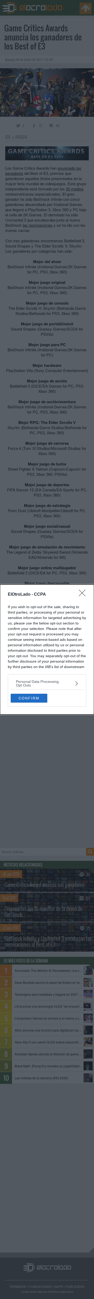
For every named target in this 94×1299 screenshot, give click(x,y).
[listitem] (47, 683)
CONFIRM (29, 698)
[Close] (84, 595)
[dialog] (47, 649)
